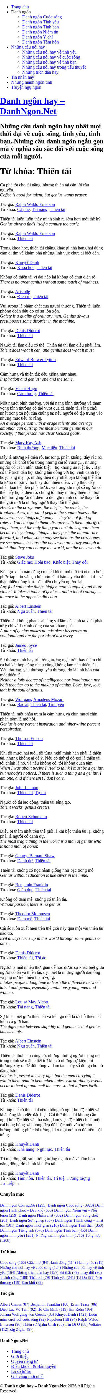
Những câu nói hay (28, 47)
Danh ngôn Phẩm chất (41, 1215)
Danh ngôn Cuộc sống (42, 17)
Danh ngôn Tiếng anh (22, 1230)
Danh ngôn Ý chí (37, 37)
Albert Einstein (28, 606)
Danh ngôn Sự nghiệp (32, 1220)
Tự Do (85, 1278)
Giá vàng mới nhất (27, 1376)
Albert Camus (14, 1304)
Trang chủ (20, 6)
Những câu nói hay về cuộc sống (51, 57)
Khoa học (25, 267)
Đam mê (24, 918)
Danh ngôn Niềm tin (40, 32)
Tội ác (40, 957)
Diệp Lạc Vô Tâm (18, 1309)
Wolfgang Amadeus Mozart (39, 699)
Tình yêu (56, 704)
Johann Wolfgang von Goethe (27, 1314)
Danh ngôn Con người (23, 1205)
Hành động (62, 1262)
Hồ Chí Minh (52, 1309)
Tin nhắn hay (22, 77)
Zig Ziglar (21, 1329)
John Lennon (26, 787)
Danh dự (25, 860)
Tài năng (39, 209)
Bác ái (22, 704)
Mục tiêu (49, 447)
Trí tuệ (58, 1178)
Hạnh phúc (90, 1262)
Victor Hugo (26, 388)
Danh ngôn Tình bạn (40, 27)
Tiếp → (13, 1183)
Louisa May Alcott (31, 1002)
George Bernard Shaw (35, 855)
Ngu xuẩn (26, 611)
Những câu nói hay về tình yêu (49, 52)
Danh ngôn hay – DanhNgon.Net (32, 106)
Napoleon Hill (62, 1319)
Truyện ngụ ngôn (26, 87)
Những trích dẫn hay (40, 72)
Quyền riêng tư (24, 1361)
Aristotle (22, 291)
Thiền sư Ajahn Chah (43, 1324)
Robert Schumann (31, 816)
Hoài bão (42, 562)
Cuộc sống (13, 1262)
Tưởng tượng (78, 1178)
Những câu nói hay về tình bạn (49, 62)
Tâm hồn (25, 1178)
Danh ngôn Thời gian (37, 1225)
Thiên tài (57, 209)
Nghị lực (44, 1149)
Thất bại (39, 1278)
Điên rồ (24, 296)
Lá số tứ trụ (21, 1371)
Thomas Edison (29, 738)
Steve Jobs (24, 557)
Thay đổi (80, 562)
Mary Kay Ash (28, 442)
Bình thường (28, 447)
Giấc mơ (24, 562)
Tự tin (40, 792)
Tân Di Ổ (76, 1324)
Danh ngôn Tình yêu (40, 22)
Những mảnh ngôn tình (31, 82)
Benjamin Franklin (31, 884)
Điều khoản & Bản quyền (33, 1366)
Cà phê (23, 209)
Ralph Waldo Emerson (35, 204)
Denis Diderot (27, 330)
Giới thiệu (20, 1356)
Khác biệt (61, 562)
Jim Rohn (81, 1309)
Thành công (14, 1278)
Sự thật (69, 1272)
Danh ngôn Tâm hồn (40, 42)
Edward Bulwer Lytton (35, 359)
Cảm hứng (26, 393)
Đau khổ (32, 1283)
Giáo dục (25, 889)
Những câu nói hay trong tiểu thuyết (54, 67)
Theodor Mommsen (32, 913)
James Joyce (26, 645)
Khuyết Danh (27, 262)
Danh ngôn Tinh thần (81, 1225)
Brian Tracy (84, 1304)
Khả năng (25, 1149)
